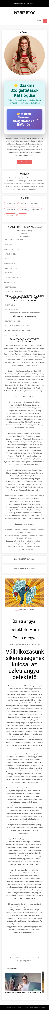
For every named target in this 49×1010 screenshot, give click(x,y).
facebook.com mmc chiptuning (17, 330)
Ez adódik (29, 757)
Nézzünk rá (34, 725)
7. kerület (15, 535)
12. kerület (29, 538)
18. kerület (32, 544)
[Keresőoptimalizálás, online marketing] (24, 13)
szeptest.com (10, 244)
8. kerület (23, 535)
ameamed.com (10, 254)
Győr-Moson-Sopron (34, 181)
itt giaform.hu (24, 233)
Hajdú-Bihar (9, 183)
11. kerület (20, 538)
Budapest (11, 181)
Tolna (19, 189)
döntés (26, 714)
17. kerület (23, 544)
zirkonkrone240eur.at (14, 278)
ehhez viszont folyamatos (22, 805)
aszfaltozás (11, 203)
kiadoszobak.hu (11, 310)
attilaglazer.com (12, 249)
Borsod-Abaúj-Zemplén (35, 178)
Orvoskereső (37, 227)
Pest (21, 186)
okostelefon (35, 203)
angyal (23, 203)
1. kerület (16, 530)
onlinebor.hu (10, 263)
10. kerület (40, 535)
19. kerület (19, 547)
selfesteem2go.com (13, 321)
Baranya (18, 178)
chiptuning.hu (11, 268)
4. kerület (40, 530)
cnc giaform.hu (24, 236)
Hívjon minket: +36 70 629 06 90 (23, 3)
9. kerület (31, 535)
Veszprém (29, 189)
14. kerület (27, 541)
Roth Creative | (31, 1007)
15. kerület (36, 541)
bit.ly (7, 259)
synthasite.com (11, 335)
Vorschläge (11, 209)
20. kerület (28, 547)
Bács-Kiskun (10, 178)
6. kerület (28, 532)
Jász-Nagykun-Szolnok (28, 183)
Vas (23, 189)
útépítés (24, 209)
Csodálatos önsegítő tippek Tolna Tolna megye (23, 992)
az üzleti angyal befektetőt (31, 689)
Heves (16, 183)
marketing (10, 215)
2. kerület (24, 530)
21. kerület (37, 547)
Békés (24, 178)
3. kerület (32, 530)
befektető (35, 209)
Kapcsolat (24, 162)
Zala (35, 189)
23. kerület (29, 549)
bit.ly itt (8, 273)
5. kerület (20, 532)
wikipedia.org (10, 282)
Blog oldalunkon (32, 150)
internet (22, 215)
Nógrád (16, 186)
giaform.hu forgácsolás (15, 240)
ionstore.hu (10, 305)
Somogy (26, 186)
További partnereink (13, 292)
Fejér (24, 181)
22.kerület (20, 549)
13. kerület (18, 541)
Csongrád (18, 181)
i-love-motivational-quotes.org (18, 326)
